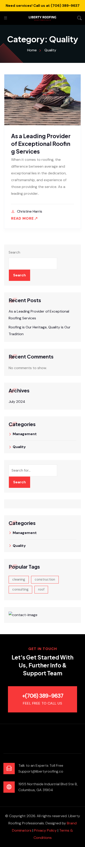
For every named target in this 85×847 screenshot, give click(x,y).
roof (41, 589)
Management (25, 434)
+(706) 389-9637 (42, 695)
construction (45, 579)
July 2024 (17, 401)
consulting (20, 589)
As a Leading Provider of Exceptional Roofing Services (40, 143)
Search (14, 252)
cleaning (18, 579)
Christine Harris (29, 211)
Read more (22, 218)
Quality (19, 446)
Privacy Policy (45, 830)
